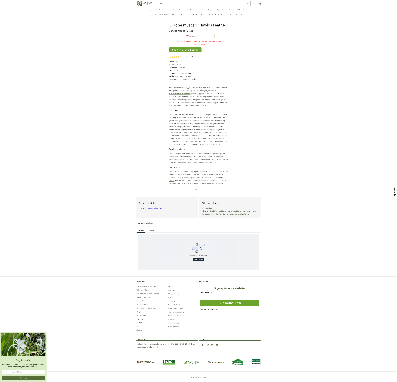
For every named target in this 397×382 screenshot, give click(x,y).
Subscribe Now (230, 303)
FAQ (137, 326)
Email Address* (206, 293)
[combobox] (203, 3)
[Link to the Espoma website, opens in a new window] (238, 364)
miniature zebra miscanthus (180, 94)
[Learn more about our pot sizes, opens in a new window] (195, 79)
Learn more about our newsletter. (210, 309)
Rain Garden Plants (226, 214)
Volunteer (171, 290)
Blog (169, 297)
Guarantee (139, 319)
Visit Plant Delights (142, 290)
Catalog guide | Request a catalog (147, 294)
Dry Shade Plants (213, 211)
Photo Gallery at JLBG (175, 308)
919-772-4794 (173, 344)
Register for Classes (143, 301)
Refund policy (141, 315)
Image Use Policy (173, 323)
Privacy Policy (172, 319)
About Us (139, 330)
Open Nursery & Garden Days (146, 286)
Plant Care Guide (142, 304)
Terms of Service (173, 327)
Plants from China (228, 211)
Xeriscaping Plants (242, 214)
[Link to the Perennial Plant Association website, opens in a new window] (191, 363)
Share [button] (200, 189)
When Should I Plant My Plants (154, 208)
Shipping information (143, 312)
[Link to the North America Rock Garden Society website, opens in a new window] (145, 363)
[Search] (248, 3)
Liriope (171, 180)
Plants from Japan (243, 211)
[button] (161, 10)
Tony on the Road (174, 305)
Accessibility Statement (176, 316)
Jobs (169, 287)
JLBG (238, 10)
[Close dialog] (45, 334)
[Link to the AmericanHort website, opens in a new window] (216, 363)
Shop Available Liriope (185, 49)
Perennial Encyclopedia (176, 312)
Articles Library (173, 301)
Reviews (139, 323)
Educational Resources (175, 294)
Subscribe (23, 378)
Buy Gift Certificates (143, 297)
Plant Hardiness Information (146, 308)
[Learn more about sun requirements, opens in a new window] (190, 73)
